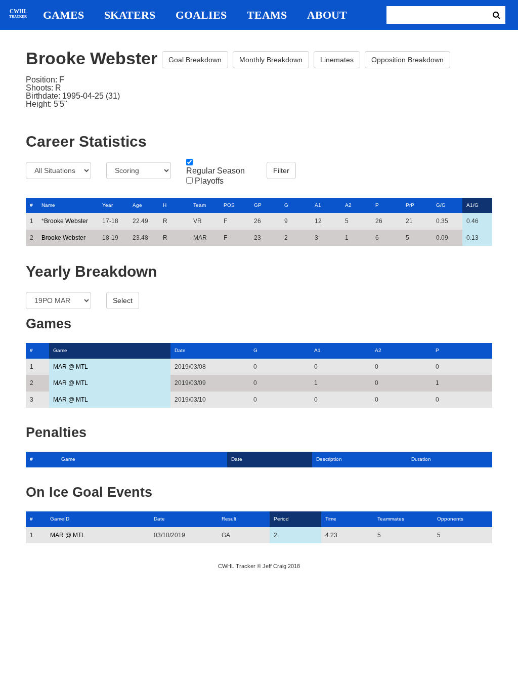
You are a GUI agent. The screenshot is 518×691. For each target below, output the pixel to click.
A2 (348, 205)
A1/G (472, 205)
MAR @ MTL (70, 367)
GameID (59, 519)
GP (258, 205)
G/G (441, 205)
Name (48, 205)
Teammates (390, 519)
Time (330, 519)
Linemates (337, 60)
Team (199, 205)
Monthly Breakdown (271, 60)
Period (281, 519)
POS (229, 205)
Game (60, 350)
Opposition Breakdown (407, 60)
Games (63, 15)
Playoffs (209, 181)
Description (329, 459)
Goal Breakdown (195, 60)
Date (180, 350)
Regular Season (215, 171)
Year (107, 205)
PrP (410, 205)
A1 (318, 205)
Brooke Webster (66, 221)
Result (229, 519)
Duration (421, 459)
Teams (267, 15)
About (327, 15)
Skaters (129, 15)
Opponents (450, 519)
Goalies (201, 15)
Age (137, 205)
